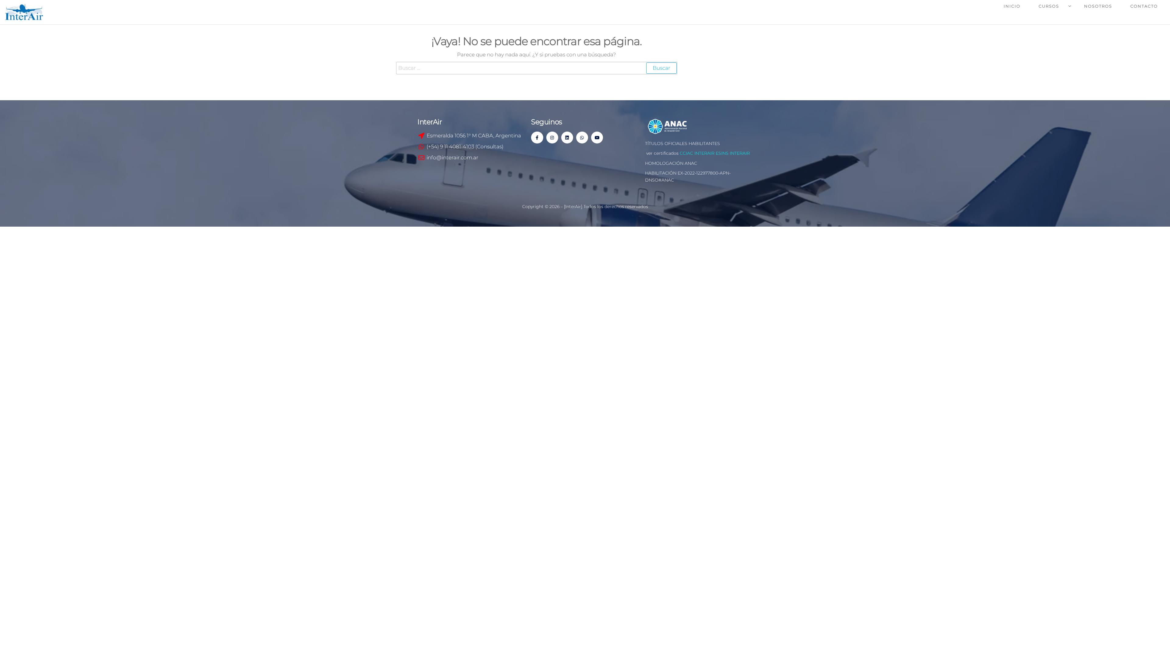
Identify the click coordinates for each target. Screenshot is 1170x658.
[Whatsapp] (582, 137)
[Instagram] (552, 137)
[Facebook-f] (537, 137)
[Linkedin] (567, 137)
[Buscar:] (536, 68)
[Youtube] (597, 137)
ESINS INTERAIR (733, 153)
